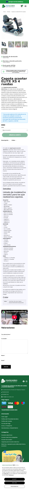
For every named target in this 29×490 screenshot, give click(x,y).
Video (14, 140)
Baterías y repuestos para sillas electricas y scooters (13, 445)
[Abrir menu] (25, 6)
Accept (14, 479)
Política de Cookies (6, 421)
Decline (14, 482)
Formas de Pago (5, 423)
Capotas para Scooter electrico (10, 442)
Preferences (14, 486)
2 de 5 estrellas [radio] (3, 336)
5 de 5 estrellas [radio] (7, 336)
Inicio (4, 11)
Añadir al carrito (15, 135)
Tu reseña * (4, 338)
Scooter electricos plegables (9, 437)
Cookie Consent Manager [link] (7, 465)
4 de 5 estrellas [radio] (6, 336)
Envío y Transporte (6, 426)
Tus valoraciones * (6, 334)
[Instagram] (26, 381)
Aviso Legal (4, 416)
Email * (3, 360)
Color (2, 127)
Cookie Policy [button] (6, 473)
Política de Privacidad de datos (9, 419)
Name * (3, 355)
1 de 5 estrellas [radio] (2, 336)
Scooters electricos (6, 435)
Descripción (5, 140)
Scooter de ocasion (6, 439)
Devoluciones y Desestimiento (9, 428)
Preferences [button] (11, 475)
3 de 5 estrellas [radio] (4, 336)
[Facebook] (23, 381)
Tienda (8, 11)
